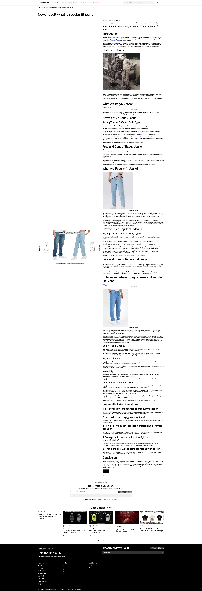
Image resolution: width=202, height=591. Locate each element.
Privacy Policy (103, 499)
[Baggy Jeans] (107, 107)
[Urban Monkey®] (45, 2)
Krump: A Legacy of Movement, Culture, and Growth (125, 530)
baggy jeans (116, 40)
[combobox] (138, 2)
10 (91, 535)
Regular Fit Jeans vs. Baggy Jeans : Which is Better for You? (131, 28)
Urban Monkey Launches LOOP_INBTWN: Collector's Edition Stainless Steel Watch (74, 530)
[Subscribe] (130, 495)
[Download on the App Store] (128, 492)
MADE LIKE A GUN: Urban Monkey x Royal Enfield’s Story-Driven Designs (151, 530)
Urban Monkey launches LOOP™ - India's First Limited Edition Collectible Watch (100, 530)
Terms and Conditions (113, 499)
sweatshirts (147, 137)
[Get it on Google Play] (121, 492)
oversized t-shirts (137, 137)
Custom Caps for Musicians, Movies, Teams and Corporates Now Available (49, 516)
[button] (163, 3)
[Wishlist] (160, 3)
